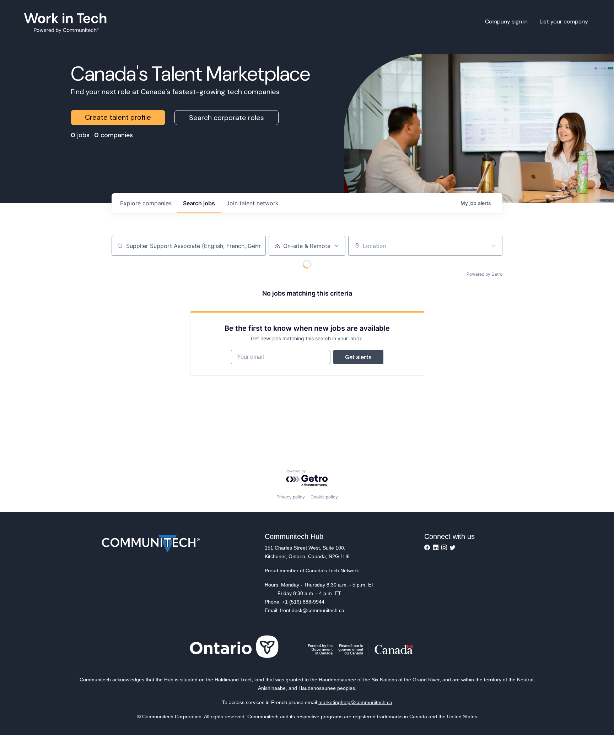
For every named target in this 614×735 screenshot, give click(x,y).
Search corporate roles (226, 117)
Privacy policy (290, 496)
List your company (564, 21)
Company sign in (506, 21)
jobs (199, 203)
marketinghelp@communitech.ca (355, 702)
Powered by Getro (484, 274)
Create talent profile (118, 117)
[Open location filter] (493, 246)
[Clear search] (256, 246)
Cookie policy (324, 496)
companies (146, 203)
